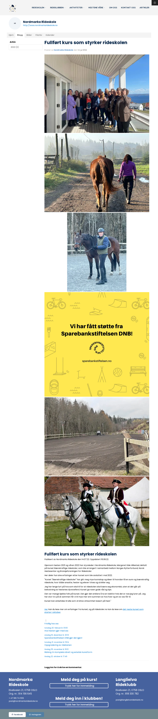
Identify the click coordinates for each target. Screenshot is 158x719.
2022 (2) (15, 47)
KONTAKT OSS (128, 7)
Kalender (50, 35)
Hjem (11, 35)
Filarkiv (38, 35)
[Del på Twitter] (48, 562)
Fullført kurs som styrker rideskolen (85, 42)
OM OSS (113, 7)
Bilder (29, 35)
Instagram (36, 714)
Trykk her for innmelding (79, 685)
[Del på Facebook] (46, 562)
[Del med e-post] (45, 562)
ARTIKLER (144, 7)
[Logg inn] (155, 2)
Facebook (18, 714)
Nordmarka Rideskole (63, 50)
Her (46, 609)
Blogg (20, 35)
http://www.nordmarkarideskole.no (40, 25)
